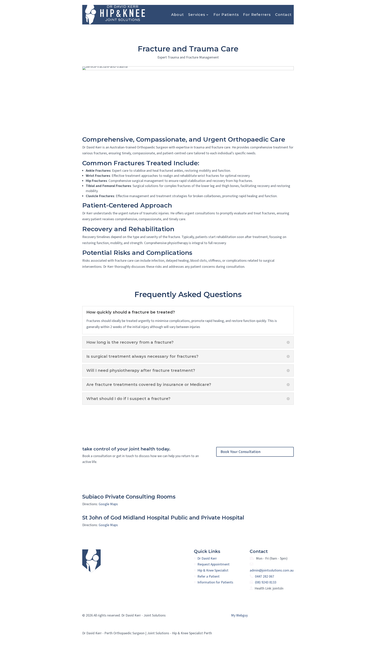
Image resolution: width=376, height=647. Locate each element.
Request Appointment (213, 564)
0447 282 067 (264, 576)
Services (196, 15)
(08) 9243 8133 (265, 582)
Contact (283, 15)
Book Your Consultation (240, 452)
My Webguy (239, 615)
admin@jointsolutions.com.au (272, 570)
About (177, 15)
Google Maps (108, 504)
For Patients (226, 15)
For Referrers (257, 15)
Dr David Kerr (207, 558)
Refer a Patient (208, 576)
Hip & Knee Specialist (212, 570)
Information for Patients (215, 582)
